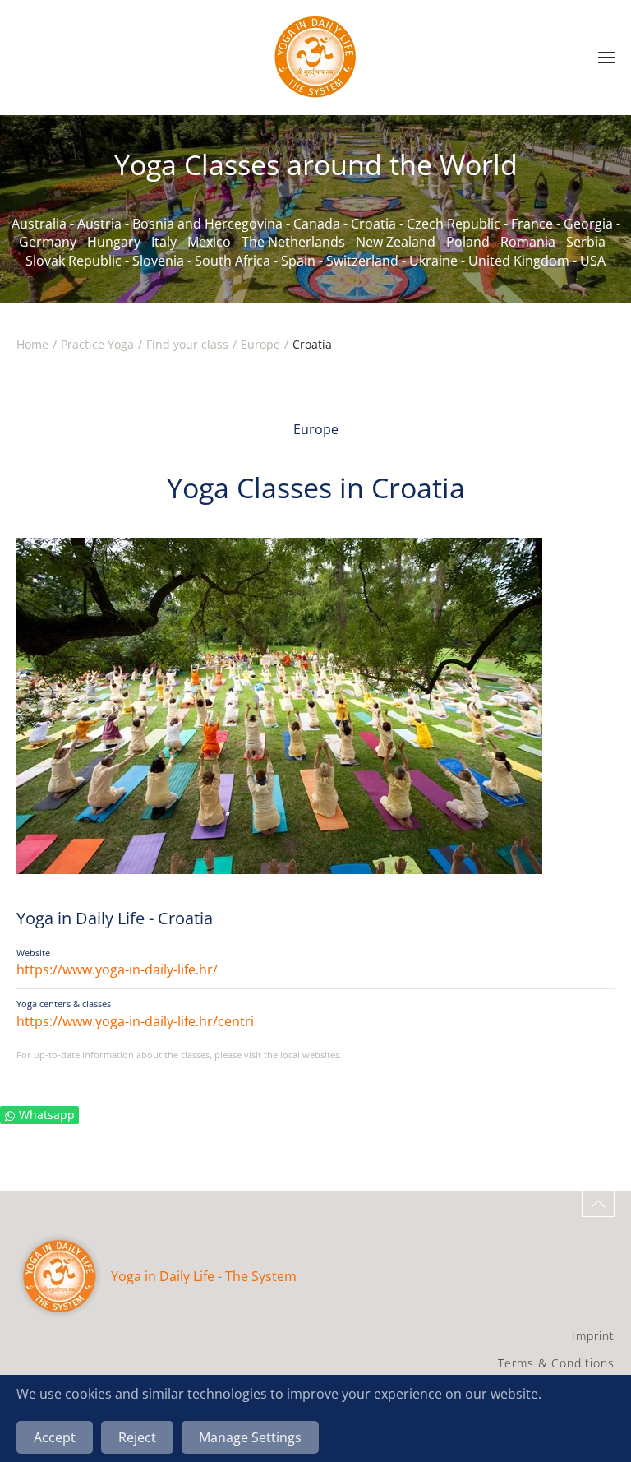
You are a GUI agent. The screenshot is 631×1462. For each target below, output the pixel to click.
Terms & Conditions (556, 1363)
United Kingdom (518, 261)
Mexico (209, 242)
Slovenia (158, 261)
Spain (298, 261)
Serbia (586, 242)
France (532, 224)
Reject (137, 1437)
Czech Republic (453, 224)
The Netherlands (293, 242)
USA (593, 261)
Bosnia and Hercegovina (207, 224)
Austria (99, 224)
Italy (164, 242)
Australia (39, 224)
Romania (527, 242)
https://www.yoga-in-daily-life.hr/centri (135, 1021)
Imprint (593, 1336)
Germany (47, 242)
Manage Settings (250, 1437)
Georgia (588, 224)
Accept (55, 1437)
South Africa (232, 261)
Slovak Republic (73, 261)
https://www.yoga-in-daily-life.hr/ (117, 969)
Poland (468, 242)
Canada (316, 224)
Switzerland (362, 261)
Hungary (113, 242)
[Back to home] (315, 57)
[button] (606, 57)
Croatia (373, 224)
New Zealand (395, 242)
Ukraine (433, 261)
